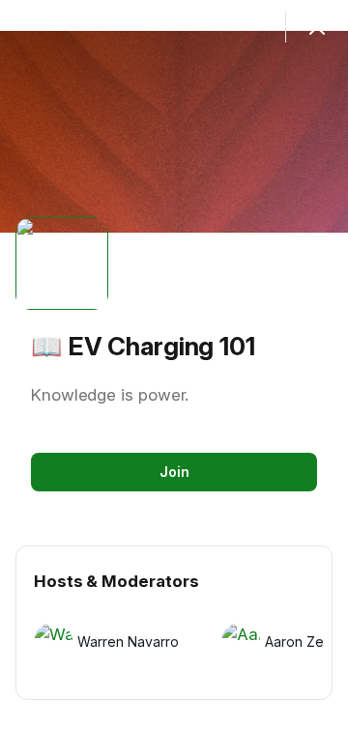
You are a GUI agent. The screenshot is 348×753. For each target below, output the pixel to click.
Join (174, 471)
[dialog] (174, 376)
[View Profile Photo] (61, 263)
